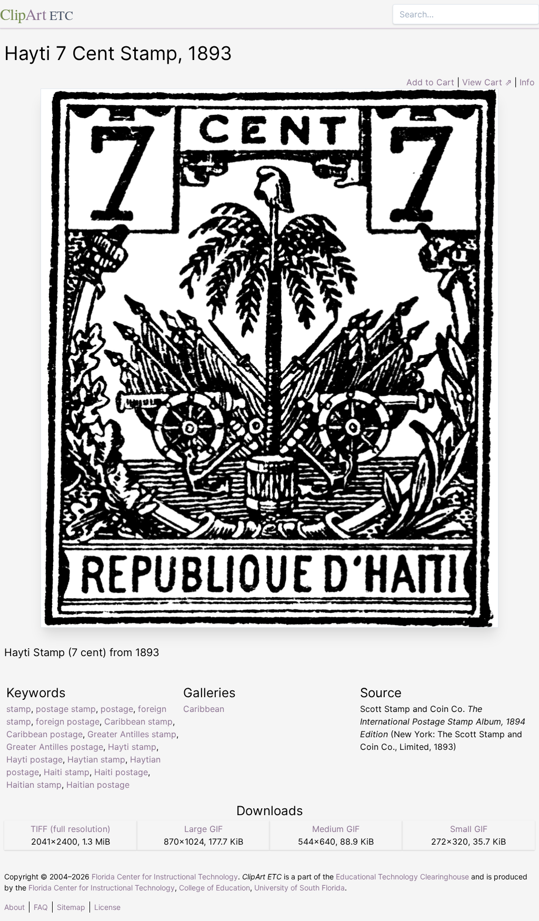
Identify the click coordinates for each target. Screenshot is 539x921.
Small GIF (468, 829)
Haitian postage (97, 784)
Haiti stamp (66, 772)
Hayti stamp (132, 746)
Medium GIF (336, 829)
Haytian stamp (96, 759)
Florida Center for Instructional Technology (165, 876)
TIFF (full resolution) (71, 829)
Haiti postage (121, 772)
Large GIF (203, 829)
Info (527, 82)
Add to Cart (430, 82)
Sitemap (71, 907)
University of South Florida (299, 887)
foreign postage (67, 721)
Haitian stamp (34, 784)
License (107, 907)
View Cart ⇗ (487, 82)
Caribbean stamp (138, 721)
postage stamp (66, 709)
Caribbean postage (44, 734)
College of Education (214, 887)
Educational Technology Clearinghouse (402, 876)
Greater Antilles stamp (131, 734)
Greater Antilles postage (54, 746)
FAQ (41, 907)
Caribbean (203, 709)
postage (117, 709)
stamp (18, 709)
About (14, 907)
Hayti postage (34, 759)
